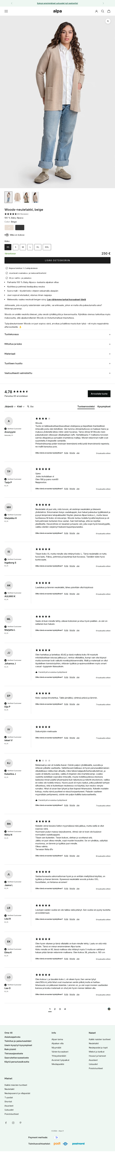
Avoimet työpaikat (60, 1060)
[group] (19, 391)
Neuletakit (94, 1043)
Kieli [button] (19, 406)
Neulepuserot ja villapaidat (17, 1093)
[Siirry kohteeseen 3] (26, 197)
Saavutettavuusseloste (16, 1057)
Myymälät (56, 1047)
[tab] (86, 407)
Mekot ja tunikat (96, 1051)
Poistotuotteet (96, 1068)
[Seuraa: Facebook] (5, 1122)
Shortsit (8, 1101)
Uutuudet (93, 1064)
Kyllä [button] (66, 453)
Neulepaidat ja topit (98, 1047)
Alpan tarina (57, 1039)
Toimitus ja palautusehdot (17, 1041)
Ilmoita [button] (72, 453)
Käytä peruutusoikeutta (16, 1061)
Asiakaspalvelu (12, 1037)
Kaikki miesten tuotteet (15, 1085)
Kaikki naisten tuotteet (100, 1039)
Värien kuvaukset (60, 1051)
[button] (57, 214)
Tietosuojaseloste (13, 1053)
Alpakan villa (58, 1043)
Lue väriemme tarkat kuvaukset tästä (66, 299)
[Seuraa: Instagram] (13, 1122)
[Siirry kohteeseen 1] (8, 197)
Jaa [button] (77, 453)
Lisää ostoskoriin (57, 260)
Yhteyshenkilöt (59, 1056)
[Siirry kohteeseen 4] (35, 197)
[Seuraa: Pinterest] (20, 1122)
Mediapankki (58, 1064)
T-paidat (8, 1097)
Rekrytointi (10, 1049)
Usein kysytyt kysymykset (18, 1045)
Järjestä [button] (9, 406)
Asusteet (93, 1060)
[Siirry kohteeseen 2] (17, 197)
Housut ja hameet (97, 1056)
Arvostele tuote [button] (99, 393)
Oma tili (8, 1032)
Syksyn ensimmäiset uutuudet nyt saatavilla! (57, 3)
